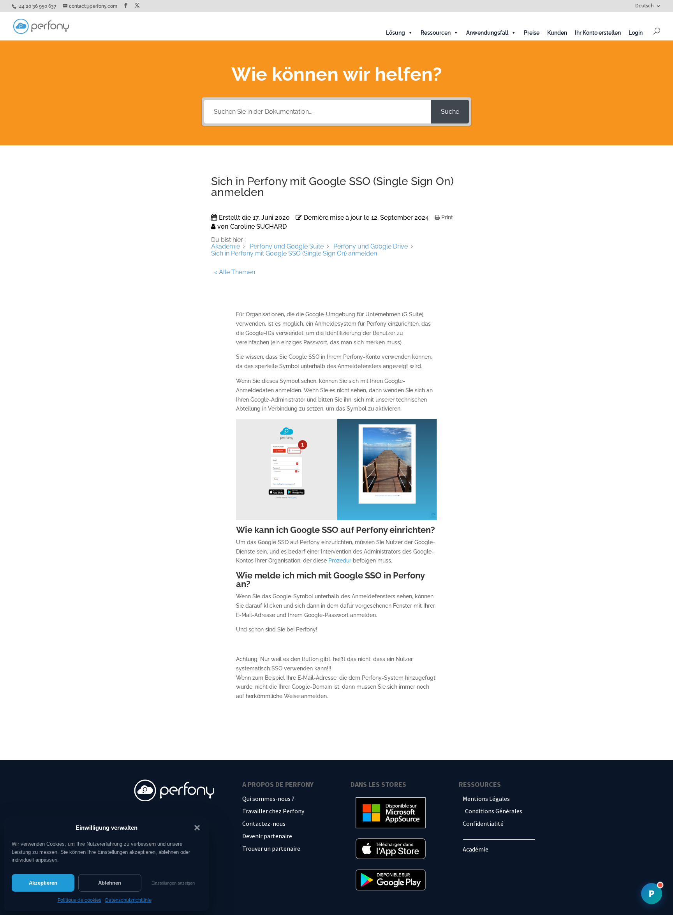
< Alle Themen (234, 272)
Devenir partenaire (267, 836)
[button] (197, 828)
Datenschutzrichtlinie (128, 900)
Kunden (557, 33)
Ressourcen (436, 33)
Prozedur (339, 560)
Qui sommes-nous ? (268, 798)
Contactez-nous (263, 823)
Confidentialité (483, 823)
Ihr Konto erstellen (598, 33)
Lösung (395, 33)
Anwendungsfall (487, 33)
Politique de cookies (79, 900)
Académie (475, 849)
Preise (531, 33)
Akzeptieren (43, 883)
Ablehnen (109, 883)
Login (636, 33)
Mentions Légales (486, 798)
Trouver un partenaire (271, 848)
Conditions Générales (493, 811)
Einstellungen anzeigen (173, 883)
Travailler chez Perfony (273, 811)
